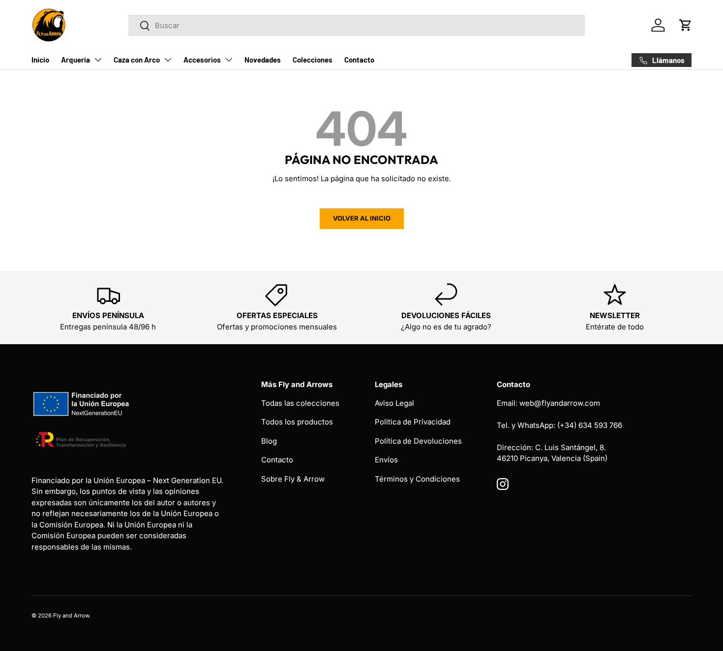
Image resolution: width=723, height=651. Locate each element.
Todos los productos (297, 421)
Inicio (40, 59)
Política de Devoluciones (418, 441)
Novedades (262, 59)
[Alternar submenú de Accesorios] (229, 59)
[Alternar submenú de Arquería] (98, 59)
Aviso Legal (394, 403)
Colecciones (312, 59)
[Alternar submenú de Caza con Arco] (168, 59)
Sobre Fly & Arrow (293, 479)
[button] (685, 25)
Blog (269, 441)
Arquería (75, 59)
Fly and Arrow (71, 615)
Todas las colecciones (300, 403)
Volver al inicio (362, 218)
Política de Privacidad (413, 421)
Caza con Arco (137, 59)
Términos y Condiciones (417, 479)
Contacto (359, 59)
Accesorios (202, 59)
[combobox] (356, 25)
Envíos (386, 459)
